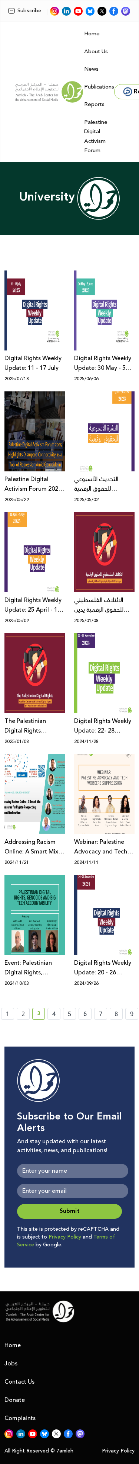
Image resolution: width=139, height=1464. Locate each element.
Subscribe (29, 11)
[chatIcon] (125, 11)
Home (92, 33)
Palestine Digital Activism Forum (95, 136)
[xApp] (101, 11)
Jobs (10, 1363)
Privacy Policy (65, 1237)
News (91, 69)
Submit (70, 1211)
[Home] (49, 92)
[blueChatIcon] (90, 11)
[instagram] (54, 11)
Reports (94, 104)
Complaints (20, 1418)
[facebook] (113, 11)
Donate (14, 1400)
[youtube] (78, 11)
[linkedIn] (66, 11)
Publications (99, 87)
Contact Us (19, 1381)
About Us (96, 51)
